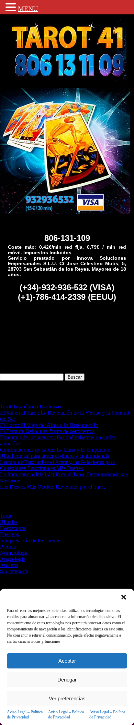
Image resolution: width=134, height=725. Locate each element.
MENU (28, 8)
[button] (123, 597)
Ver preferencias (67, 698)
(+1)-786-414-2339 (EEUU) (67, 297)
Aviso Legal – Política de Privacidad (25, 715)
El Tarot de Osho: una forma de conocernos (47, 431)
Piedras (8, 547)
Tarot (5, 516)
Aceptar (67, 661)
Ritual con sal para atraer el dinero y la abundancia (54, 456)
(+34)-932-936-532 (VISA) (67, 287)
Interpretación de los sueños (30, 540)
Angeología (12, 559)
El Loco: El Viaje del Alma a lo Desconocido (49, 425)
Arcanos (9, 565)
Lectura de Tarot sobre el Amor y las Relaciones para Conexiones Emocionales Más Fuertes (57, 465)
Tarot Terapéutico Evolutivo (30, 406)
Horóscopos (13, 528)
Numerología (14, 553)
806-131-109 (67, 238)
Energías (9, 534)
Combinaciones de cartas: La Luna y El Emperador (55, 450)
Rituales (9, 522)
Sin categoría (14, 571)
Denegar (67, 680)
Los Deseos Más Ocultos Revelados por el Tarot (52, 487)
